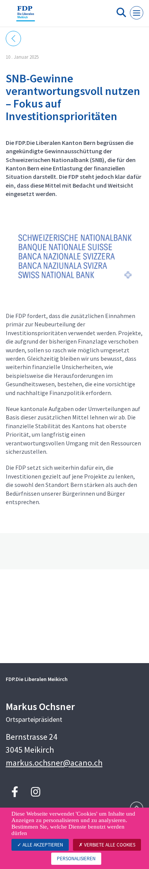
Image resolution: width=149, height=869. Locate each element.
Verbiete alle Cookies (109, 845)
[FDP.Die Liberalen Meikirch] (25, 16)
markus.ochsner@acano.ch (54, 762)
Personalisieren (76, 858)
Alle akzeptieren (42, 845)
